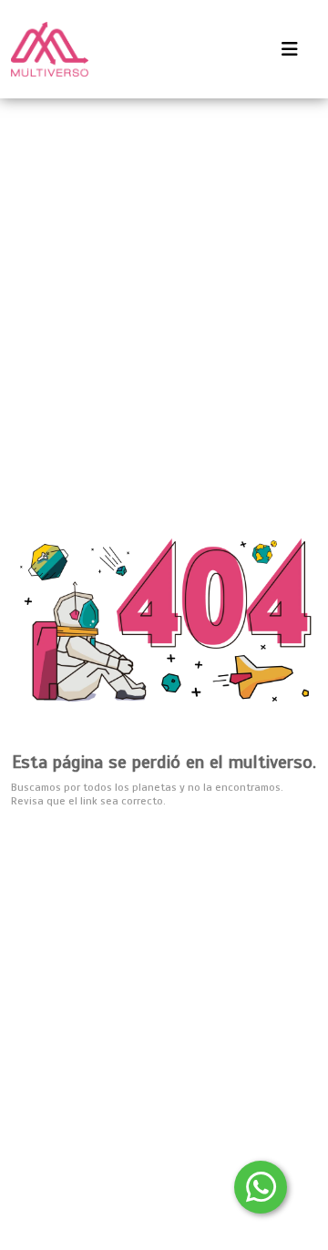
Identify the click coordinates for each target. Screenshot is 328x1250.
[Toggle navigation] (290, 50)
